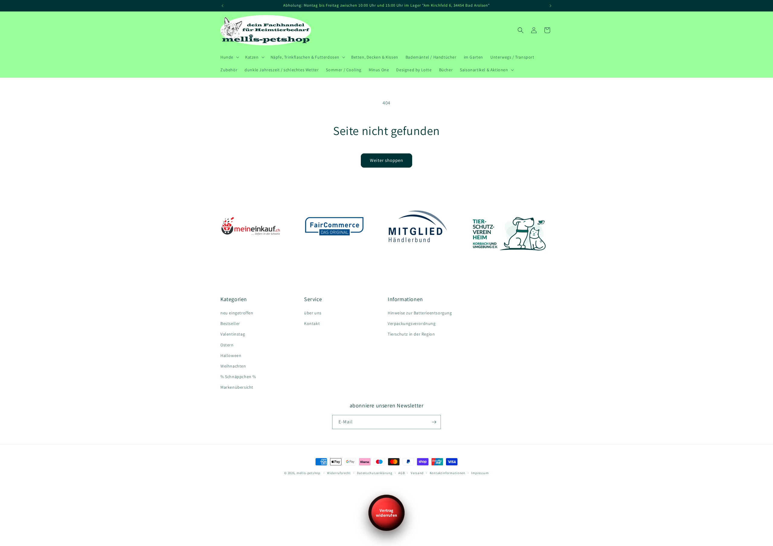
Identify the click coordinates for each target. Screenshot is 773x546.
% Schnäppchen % (238, 376)
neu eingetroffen (236, 313)
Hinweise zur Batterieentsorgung (420, 313)
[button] (229, 57)
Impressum (480, 473)
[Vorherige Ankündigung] (222, 5)
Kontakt (312, 323)
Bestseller (230, 323)
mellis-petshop (308, 473)
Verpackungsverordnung (412, 323)
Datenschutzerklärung (375, 473)
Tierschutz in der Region (411, 334)
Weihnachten (233, 366)
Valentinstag (232, 334)
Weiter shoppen (386, 160)
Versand (417, 473)
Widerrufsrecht (339, 473)
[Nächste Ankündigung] (550, 5)
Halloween (230, 355)
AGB (401, 473)
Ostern (227, 345)
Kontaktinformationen (447, 473)
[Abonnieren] (434, 422)
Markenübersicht (236, 387)
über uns (313, 313)
